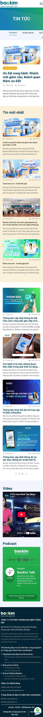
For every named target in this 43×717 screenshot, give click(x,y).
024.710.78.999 (15, 687)
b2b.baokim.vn (12, 702)
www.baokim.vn (12, 699)
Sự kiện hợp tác (28, 33)
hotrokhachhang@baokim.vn (14, 690)
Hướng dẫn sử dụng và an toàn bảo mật (14, 713)
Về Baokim (13, 33)
